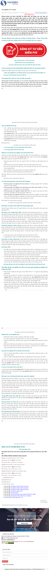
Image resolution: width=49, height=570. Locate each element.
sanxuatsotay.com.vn (6, 547)
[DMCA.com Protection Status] (9, 543)
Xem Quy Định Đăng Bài (41, 12)
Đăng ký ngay (24, 523)
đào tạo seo (21, 541)
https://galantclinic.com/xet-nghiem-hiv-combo (17, 505)
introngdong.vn (5, 545)
